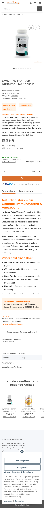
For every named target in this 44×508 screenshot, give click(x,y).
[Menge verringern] (4, 171)
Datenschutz (20, 501)
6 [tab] (25, 68)
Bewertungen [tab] (26, 191)
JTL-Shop (26, 505)
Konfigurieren (22, 467)
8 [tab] (30, 68)
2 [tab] (16, 68)
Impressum (8, 501)
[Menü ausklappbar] (3, 1)
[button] (31, 2)
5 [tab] (23, 68)
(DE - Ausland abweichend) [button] (12, 161)
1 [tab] (14, 68)
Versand (20, 148)
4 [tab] (21, 68)
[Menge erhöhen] (39, 171)
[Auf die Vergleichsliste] (31, 27)
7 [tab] (28, 68)
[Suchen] (39, 8)
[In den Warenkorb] (4, 21)
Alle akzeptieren (22, 461)
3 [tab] (18, 68)
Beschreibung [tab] (8, 191)
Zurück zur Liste (9, 14)
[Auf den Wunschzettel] (37, 27)
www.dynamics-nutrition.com (13, 324)
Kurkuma (14, 96)
